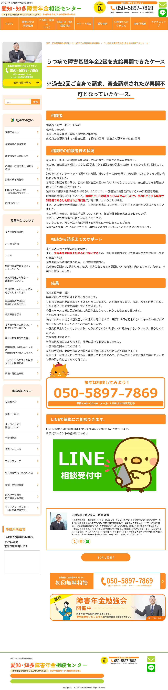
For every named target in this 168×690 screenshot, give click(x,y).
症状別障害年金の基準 (16, 155)
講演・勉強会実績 (14, 373)
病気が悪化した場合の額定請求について (16, 279)
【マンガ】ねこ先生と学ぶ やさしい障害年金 (20, 361)
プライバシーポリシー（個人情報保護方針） (16, 508)
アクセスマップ (158, 23)
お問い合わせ (12, 203)
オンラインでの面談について (13, 426)
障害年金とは (12, 132)
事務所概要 (140, 23)
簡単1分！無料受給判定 (65, 23)
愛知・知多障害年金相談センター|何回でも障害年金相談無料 (73, 43)
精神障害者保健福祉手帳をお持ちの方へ (15, 302)
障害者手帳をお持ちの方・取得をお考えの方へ (19, 326)
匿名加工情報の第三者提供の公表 (14, 496)
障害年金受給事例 (14, 231)
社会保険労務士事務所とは (19, 473)
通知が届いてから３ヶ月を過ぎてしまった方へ (19, 291)
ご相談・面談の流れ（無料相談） (19, 167)
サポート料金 (84, 23)
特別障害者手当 (13, 314)
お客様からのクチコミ (121, 23)
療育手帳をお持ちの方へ (17, 338)
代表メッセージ (13, 449)
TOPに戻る (105, 557)
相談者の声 (11, 402)
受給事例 (102, 23)
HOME (9, 23)
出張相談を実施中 (14, 179)
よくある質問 (12, 243)
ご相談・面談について (46, 23)
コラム (8, 255)
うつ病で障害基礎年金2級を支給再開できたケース (126, 43)
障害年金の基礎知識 (28, 23)
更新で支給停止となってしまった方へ (17, 267)
